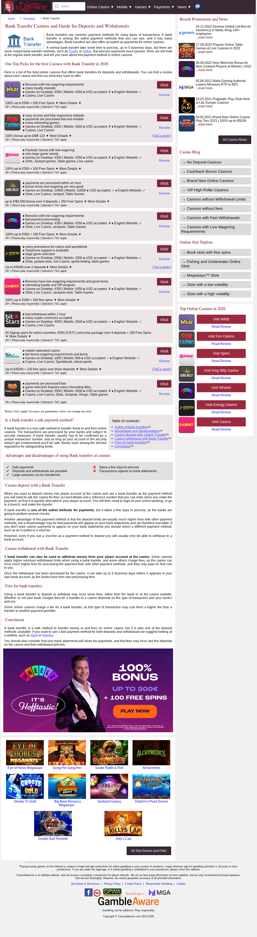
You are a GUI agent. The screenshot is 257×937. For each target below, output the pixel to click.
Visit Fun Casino (221, 336)
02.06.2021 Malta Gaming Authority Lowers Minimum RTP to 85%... (221, 84)
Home (11, 18)
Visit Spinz (221, 353)
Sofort (87, 51)
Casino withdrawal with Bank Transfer (141, 438)
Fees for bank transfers (131, 442)
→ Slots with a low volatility (205, 284)
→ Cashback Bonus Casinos (207, 171)
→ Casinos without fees (202, 208)
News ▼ (184, 7)
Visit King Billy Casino (221, 370)
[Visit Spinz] (11, 162)
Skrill (34, 635)
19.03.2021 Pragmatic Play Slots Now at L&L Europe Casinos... (223, 102)
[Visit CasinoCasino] (11, 395)
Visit (164, 85)
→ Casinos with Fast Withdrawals (211, 218)
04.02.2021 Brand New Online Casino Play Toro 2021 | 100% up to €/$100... (223, 120)
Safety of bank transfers (131, 427)
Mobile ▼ (124, 7)
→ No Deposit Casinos (201, 162)
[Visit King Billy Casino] (11, 195)
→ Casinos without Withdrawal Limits (214, 199)
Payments (29, 18)
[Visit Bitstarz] (11, 326)
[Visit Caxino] (11, 293)
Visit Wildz (221, 319)
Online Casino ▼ (100, 7)
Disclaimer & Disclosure (85, 883)
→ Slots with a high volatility (206, 294)
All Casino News (235, 139)
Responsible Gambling (159, 883)
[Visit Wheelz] (11, 228)
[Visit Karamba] (11, 362)
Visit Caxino (221, 422)
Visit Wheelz (221, 388)
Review (164, 95)
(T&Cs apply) (161, 136)
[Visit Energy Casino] (11, 260)
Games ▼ (143, 7)
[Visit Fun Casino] (11, 129)
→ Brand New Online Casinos (208, 181)
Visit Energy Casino (221, 405)
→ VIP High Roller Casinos (205, 190)
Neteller (47, 635)
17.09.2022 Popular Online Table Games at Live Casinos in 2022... (219, 48)
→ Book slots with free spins (206, 252)
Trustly (73, 51)
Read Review (221, 326)
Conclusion (123, 446)
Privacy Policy (112, 883)
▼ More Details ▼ (68, 103)
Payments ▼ (164, 7)
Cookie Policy (133, 883)
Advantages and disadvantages (137, 431)
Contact (181, 883)
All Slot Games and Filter (149, 850)
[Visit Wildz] (11, 96)
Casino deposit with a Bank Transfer (140, 434)
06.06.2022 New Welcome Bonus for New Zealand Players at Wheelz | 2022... (223, 66)
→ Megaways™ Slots (200, 275)
